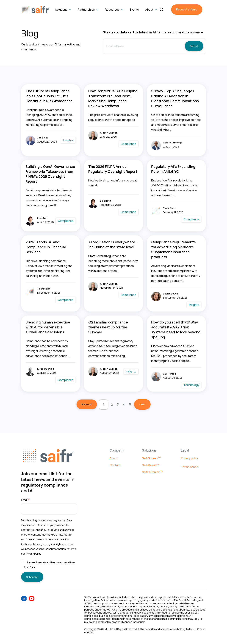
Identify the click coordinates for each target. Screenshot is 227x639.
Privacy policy (189, 458)
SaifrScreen (151, 458)
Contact (115, 465)
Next (142, 404)
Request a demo (186, 9)
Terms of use (189, 467)
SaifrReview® (150, 465)
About (114, 458)
